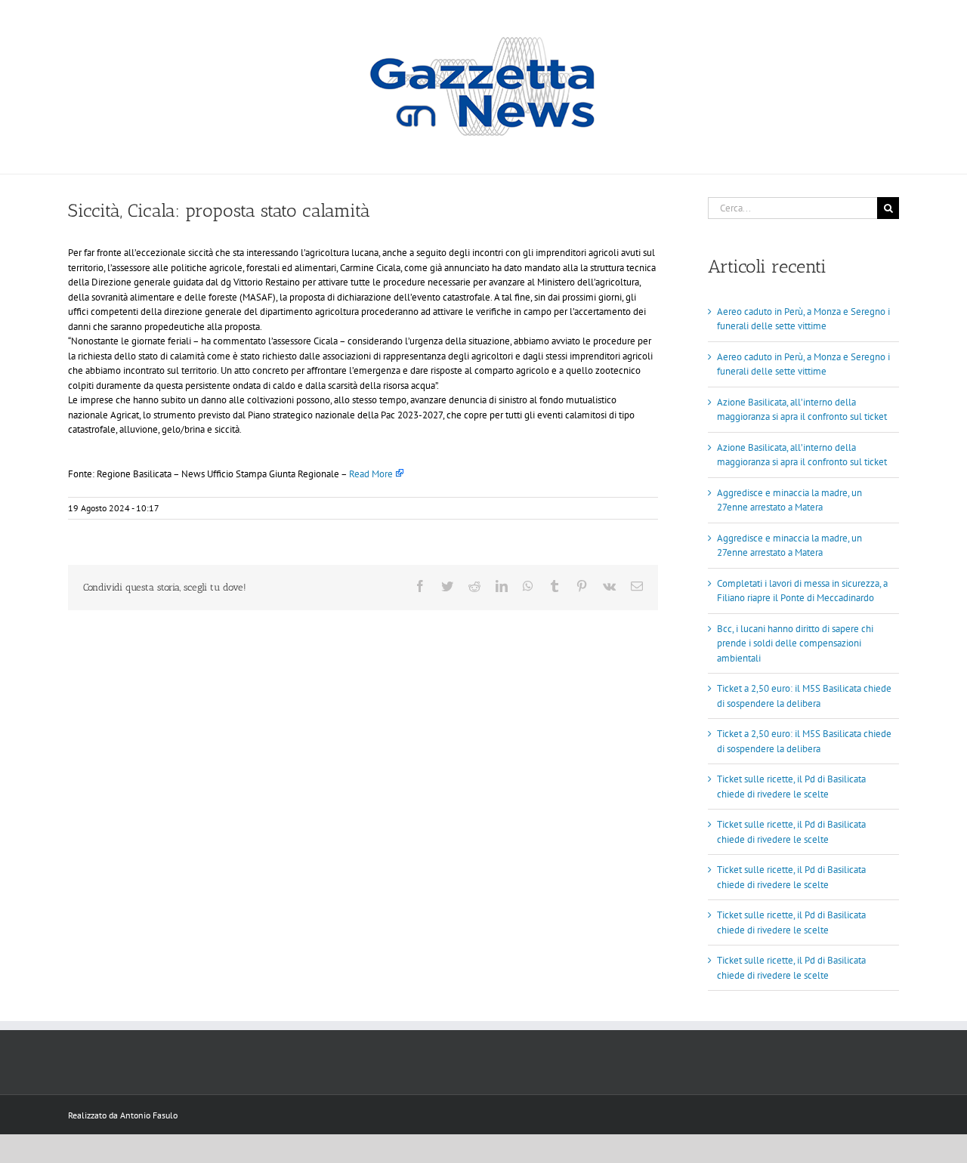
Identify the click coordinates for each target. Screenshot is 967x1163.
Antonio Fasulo (149, 1115)
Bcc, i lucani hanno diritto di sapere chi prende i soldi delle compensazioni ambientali (795, 643)
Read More (371, 473)
